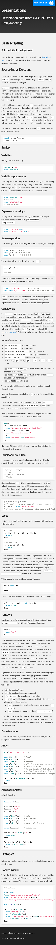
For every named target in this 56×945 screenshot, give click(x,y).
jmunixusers (29, 933)
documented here (9, 332)
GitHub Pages (18, 938)
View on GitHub (40, 3)
